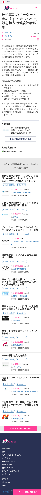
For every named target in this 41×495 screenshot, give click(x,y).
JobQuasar (6, 482)
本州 (6, 32)
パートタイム (23, 234)
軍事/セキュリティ (8, 461)
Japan (4, 485)
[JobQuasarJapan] (12, 7)
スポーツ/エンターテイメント (12, 455)
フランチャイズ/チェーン (11, 471)
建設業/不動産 (7, 465)
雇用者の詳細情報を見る (21, 139)
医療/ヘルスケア (7, 468)
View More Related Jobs (20, 428)
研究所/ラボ (6, 474)
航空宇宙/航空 (7, 458)
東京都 (11, 32)
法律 (3, 452)
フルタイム (9, 36)
